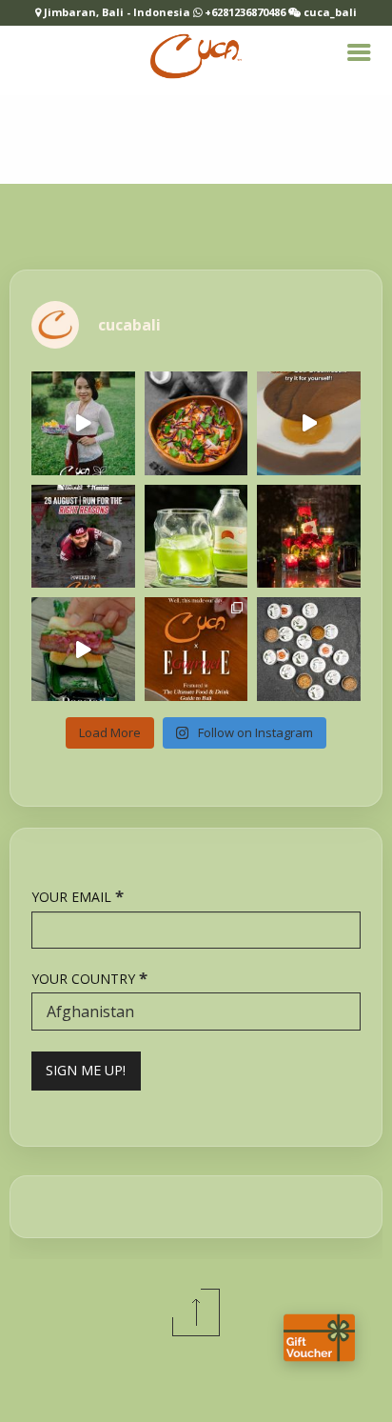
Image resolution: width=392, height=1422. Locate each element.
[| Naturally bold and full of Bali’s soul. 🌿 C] (309, 649)
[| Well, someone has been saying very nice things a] (196, 649)
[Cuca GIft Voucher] (319, 1337)
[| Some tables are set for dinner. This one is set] (309, 537)
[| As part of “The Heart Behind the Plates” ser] (83, 423)
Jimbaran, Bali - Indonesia (118, 12)
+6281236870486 (245, 12)
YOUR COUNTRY (89, 978)
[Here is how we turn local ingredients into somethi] (83, 649)
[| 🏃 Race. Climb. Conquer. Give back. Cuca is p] (83, 537)
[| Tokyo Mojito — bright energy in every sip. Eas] (196, 537)
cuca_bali (329, 12)
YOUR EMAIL (77, 896)
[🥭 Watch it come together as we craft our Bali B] (309, 423)
